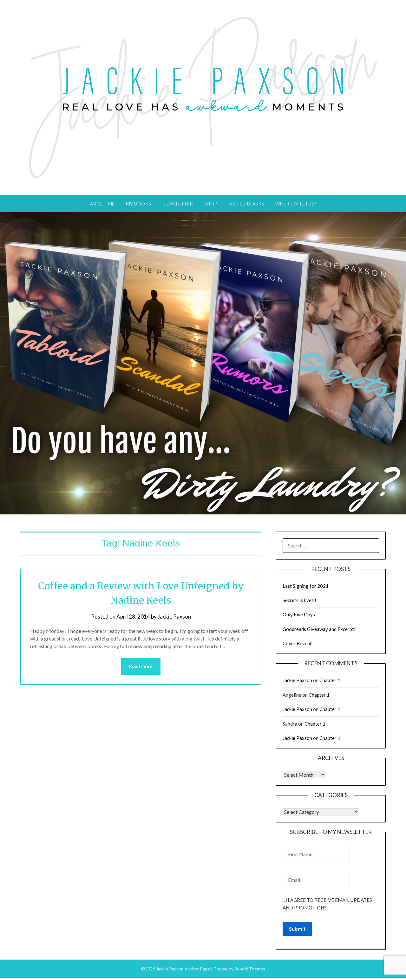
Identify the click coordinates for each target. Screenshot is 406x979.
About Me (102, 203)
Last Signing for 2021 (306, 586)
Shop (210, 203)
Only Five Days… (300, 614)
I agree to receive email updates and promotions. (327, 903)
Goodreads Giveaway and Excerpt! (319, 629)
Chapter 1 (329, 680)
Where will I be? (295, 203)
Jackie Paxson (174, 616)
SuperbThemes (249, 968)
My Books (138, 203)
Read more (141, 666)
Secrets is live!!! (299, 600)
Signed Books (246, 203)
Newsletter (177, 203)
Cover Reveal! (298, 643)
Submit (297, 929)
